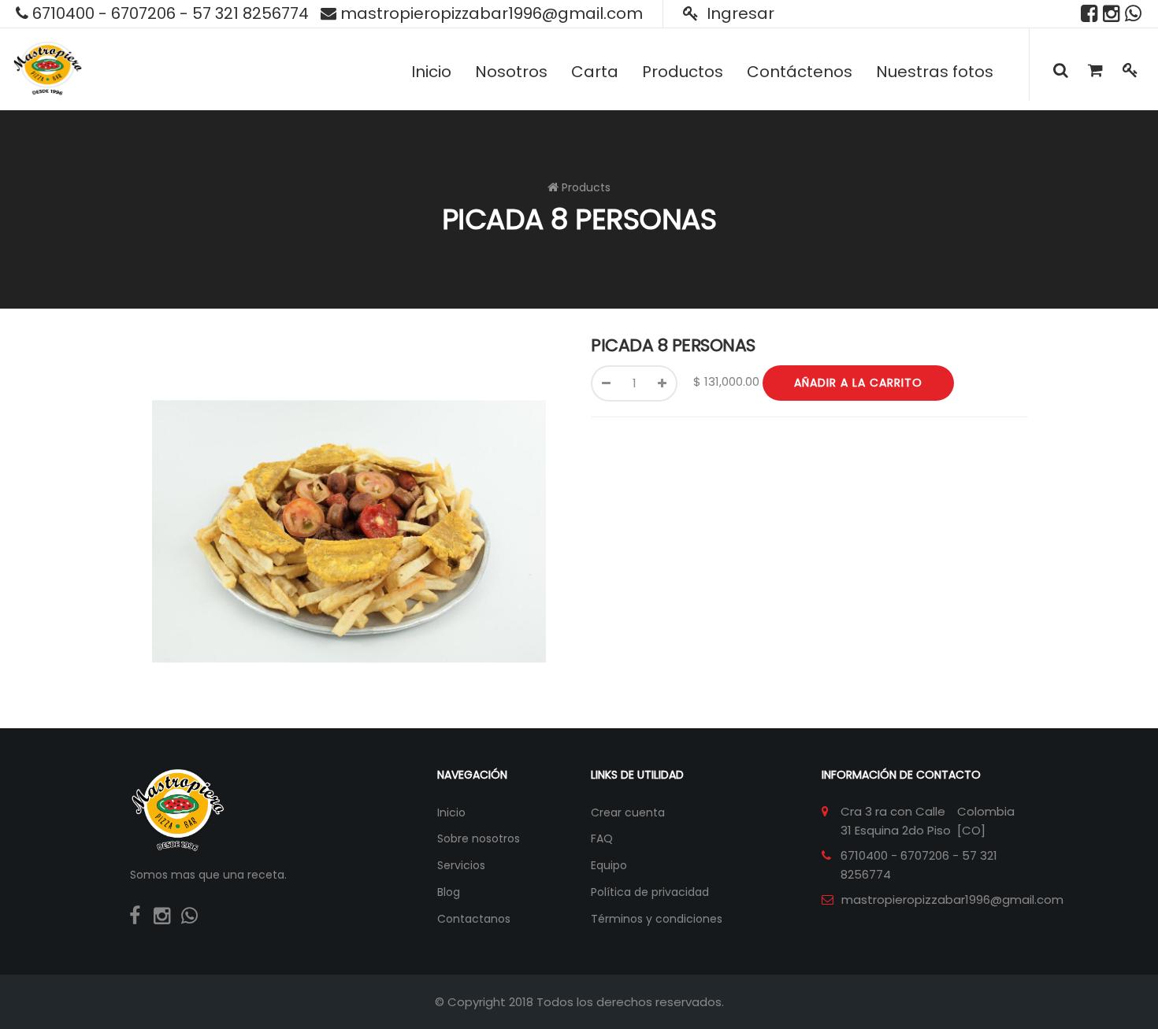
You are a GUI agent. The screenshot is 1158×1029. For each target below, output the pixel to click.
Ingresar (738, 13)
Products (586, 187)
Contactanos (473, 919)
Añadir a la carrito (858, 383)
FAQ (602, 838)
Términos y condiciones (656, 919)
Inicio (451, 812)
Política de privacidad (650, 892)
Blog (448, 892)
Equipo (609, 865)
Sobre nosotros (478, 838)
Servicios (461, 865)
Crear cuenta (628, 812)
